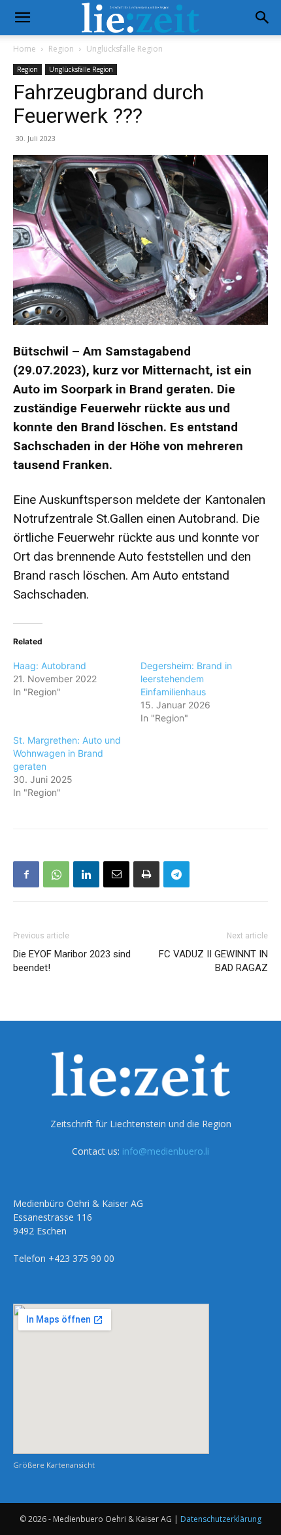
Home (24, 48)
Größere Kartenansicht (54, 1465)
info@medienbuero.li (165, 1151)
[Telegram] (176, 874)
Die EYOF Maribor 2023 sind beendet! (72, 961)
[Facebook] (26, 874)
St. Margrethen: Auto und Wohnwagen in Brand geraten (67, 753)
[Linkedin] (86, 874)
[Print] (146, 874)
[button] (22, 17)
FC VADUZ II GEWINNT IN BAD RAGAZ (213, 961)
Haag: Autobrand (49, 665)
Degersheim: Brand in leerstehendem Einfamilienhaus (186, 678)
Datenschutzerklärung (220, 1519)
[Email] (116, 874)
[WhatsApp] (56, 874)
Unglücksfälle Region (124, 48)
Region (61, 48)
